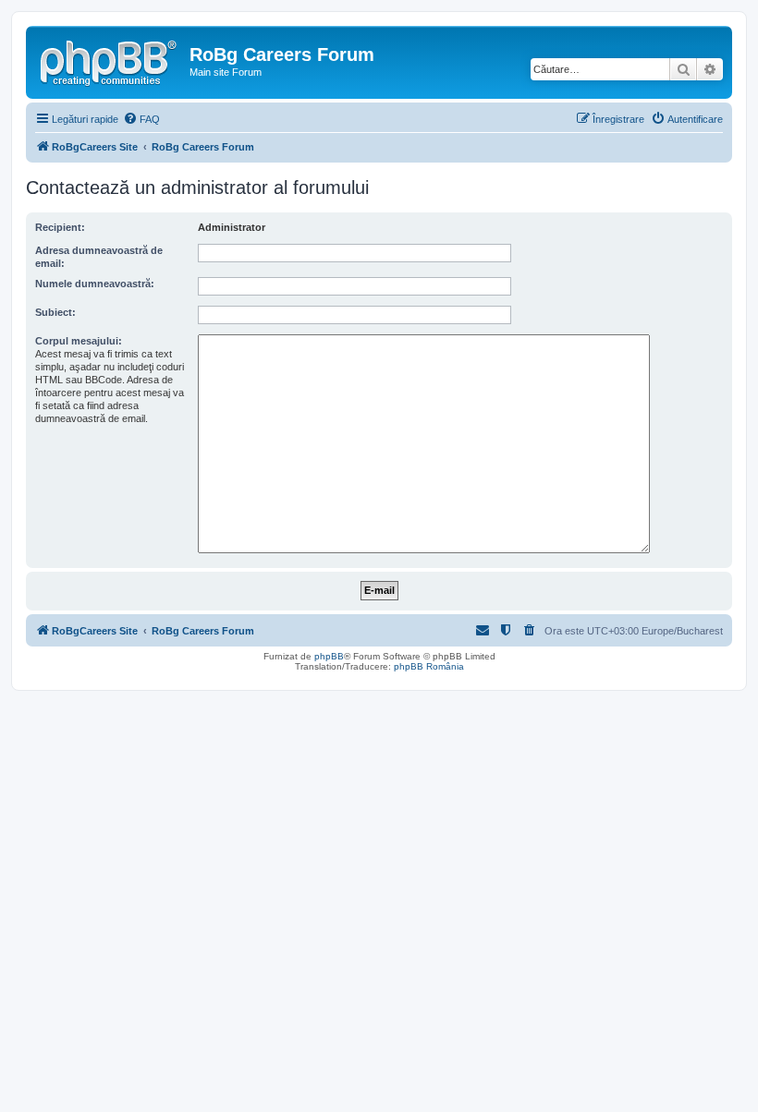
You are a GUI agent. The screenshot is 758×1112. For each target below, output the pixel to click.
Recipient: (60, 227)
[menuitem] (141, 119)
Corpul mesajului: (78, 340)
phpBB (329, 656)
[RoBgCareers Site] (110, 60)
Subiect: (55, 312)
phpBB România (429, 666)
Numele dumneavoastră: (94, 283)
